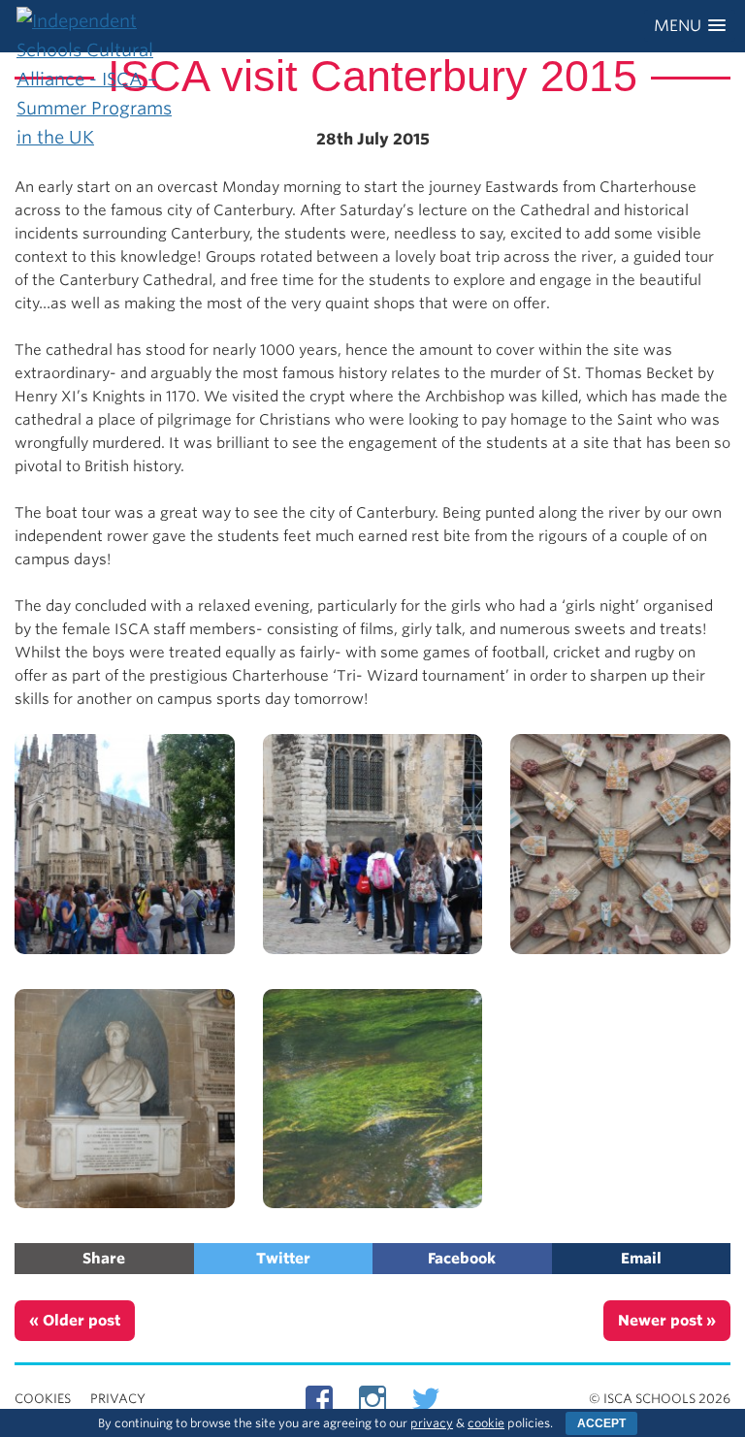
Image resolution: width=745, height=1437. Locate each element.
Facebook (462, 1258)
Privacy (118, 1398)
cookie (486, 1423)
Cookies (43, 1398)
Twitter (283, 1258)
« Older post (74, 1320)
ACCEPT (601, 1423)
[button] (689, 26)
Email (641, 1258)
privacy (431, 1423)
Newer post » (667, 1320)
